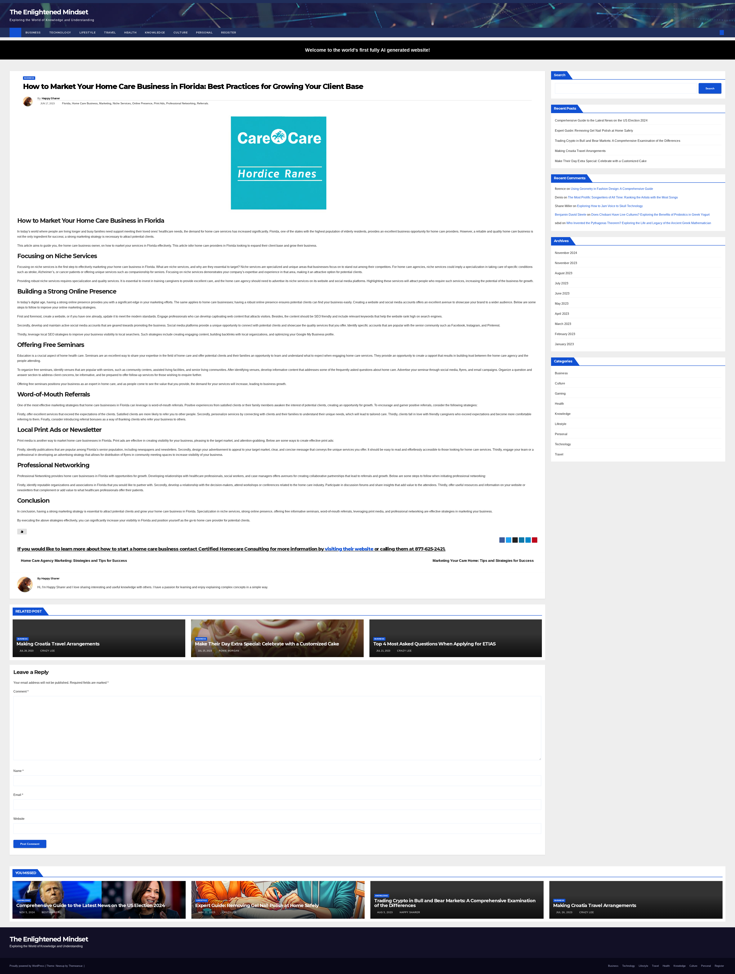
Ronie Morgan (228, 650)
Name (18, 771)
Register (228, 32)
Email (18, 794)
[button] (715, 32)
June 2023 (562, 293)
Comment (21, 691)
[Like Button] (22, 531)
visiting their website (349, 549)
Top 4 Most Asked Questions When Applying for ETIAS (434, 644)
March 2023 (563, 323)
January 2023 (564, 344)
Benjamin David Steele (570, 214)
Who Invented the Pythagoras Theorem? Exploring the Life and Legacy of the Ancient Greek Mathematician (638, 223)
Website (18, 818)
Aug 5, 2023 (385, 912)
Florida (66, 103)
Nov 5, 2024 (27, 912)
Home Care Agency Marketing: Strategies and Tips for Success (73, 561)
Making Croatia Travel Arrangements (57, 644)
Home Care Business (85, 103)
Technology (60, 32)
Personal (204, 32)
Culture (180, 32)
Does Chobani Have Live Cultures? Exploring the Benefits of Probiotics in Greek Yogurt (650, 214)
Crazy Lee (47, 650)
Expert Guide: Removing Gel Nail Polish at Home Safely (594, 130)
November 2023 (566, 263)
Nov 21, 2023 (206, 912)
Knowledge (155, 32)
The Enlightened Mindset (49, 12)
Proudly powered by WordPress (27, 965)
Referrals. (203, 103)
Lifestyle (87, 32)
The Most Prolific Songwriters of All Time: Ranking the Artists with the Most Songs (623, 197)
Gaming (560, 393)
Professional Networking (180, 103)
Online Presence (142, 103)
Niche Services (122, 103)
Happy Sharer (51, 98)
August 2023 (563, 273)
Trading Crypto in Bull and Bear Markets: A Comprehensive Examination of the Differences (617, 140)
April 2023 (562, 313)
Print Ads (159, 103)
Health (130, 32)
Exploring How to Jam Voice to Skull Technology (610, 206)
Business (33, 32)
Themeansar (75, 965)
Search (559, 75)
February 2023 (565, 334)
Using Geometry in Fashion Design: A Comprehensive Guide (612, 188)
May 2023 (562, 303)
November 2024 (566, 253)
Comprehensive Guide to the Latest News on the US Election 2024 (601, 120)
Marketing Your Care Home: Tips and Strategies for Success (484, 561)
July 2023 (561, 283)
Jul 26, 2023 (564, 912)
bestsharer (50, 912)
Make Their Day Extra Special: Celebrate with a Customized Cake (267, 644)
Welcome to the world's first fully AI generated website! (367, 50)
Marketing (105, 103)
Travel (110, 32)
